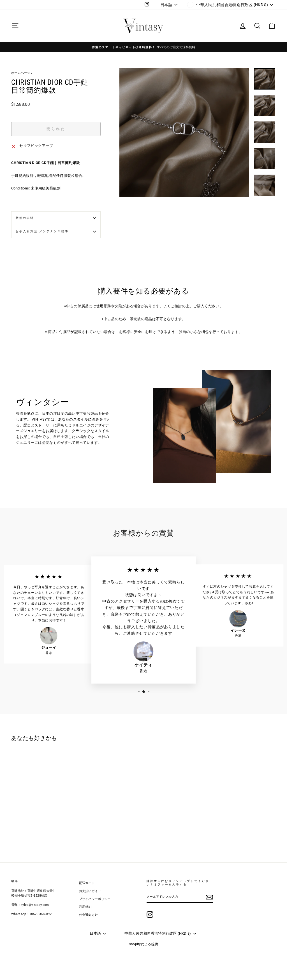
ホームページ (20, 73)
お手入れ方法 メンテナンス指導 (42, 231)
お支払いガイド (90, 891)
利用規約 (85, 907)
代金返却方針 (88, 915)
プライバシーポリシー (95, 899)
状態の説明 (25, 218)
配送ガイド (87, 883)
